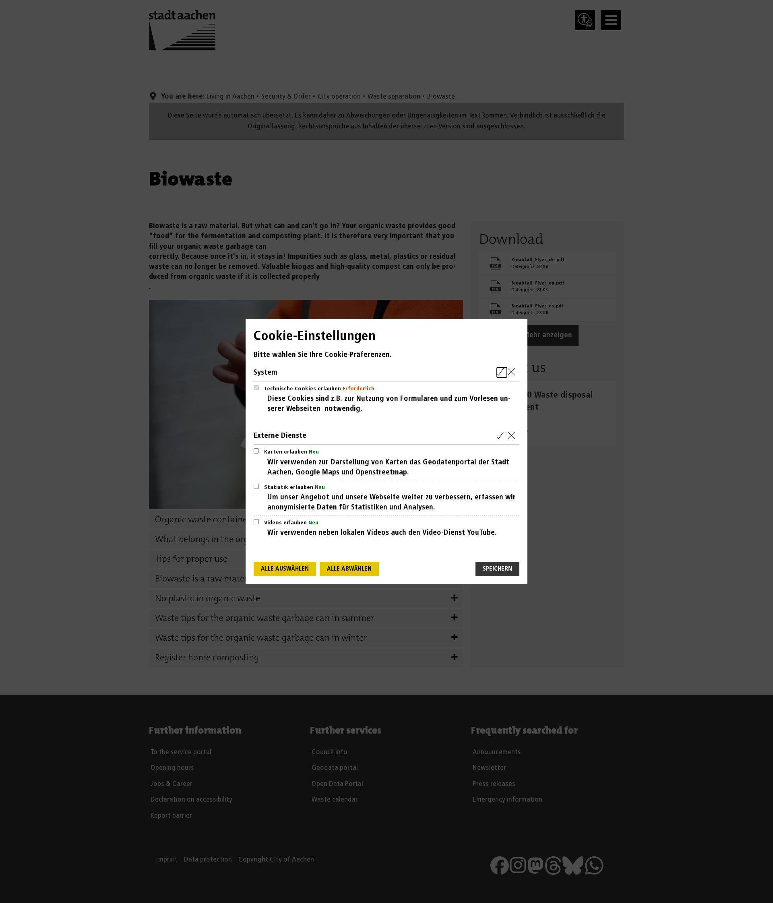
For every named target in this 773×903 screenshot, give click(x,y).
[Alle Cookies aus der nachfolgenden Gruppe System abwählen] (513, 372)
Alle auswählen (285, 569)
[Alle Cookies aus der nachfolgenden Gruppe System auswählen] (502, 372)
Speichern (497, 569)
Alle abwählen (349, 569)
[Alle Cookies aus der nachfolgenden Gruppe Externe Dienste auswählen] (502, 436)
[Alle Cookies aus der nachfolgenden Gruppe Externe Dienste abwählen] (513, 436)
